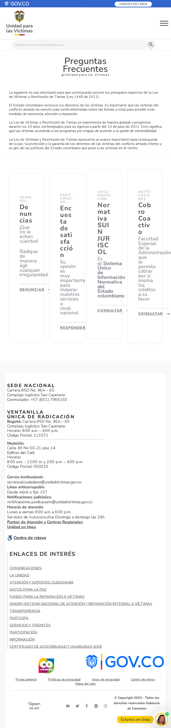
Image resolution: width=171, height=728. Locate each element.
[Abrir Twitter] (78, 706)
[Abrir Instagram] (106, 706)
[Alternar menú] (164, 23)
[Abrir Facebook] (88, 706)
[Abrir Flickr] (97, 706)
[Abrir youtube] (69, 706)
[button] (27, 3)
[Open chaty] (161, 719)
